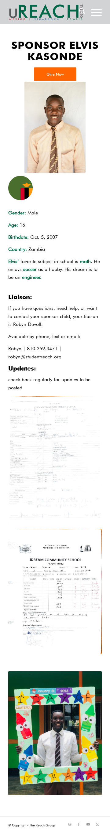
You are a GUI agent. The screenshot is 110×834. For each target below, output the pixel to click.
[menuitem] (79, 12)
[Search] (79, 12)
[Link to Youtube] (88, 824)
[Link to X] (97, 824)
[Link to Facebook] (78, 824)
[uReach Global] (45, 12)
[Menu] (93, 12)
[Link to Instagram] (69, 824)
